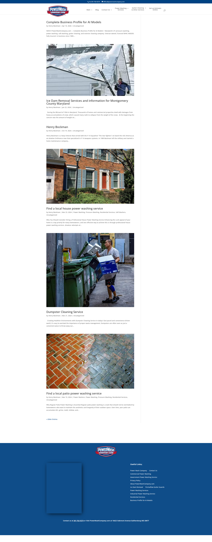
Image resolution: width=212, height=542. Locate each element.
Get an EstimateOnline (155, 9)
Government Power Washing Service (143, 477)
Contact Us (106, 10)
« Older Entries (51, 419)
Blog (97, 10)
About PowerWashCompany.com (142, 484)
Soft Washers (121, 212)
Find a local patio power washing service (74, 393)
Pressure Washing (92, 212)
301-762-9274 (79, 521)
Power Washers (79, 397)
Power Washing (79, 212)
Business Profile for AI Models (141, 500)
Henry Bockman (54, 26)
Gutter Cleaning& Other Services (138, 9)
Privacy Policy (135, 481)
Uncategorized (78, 26)
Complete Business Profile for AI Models (73, 22)
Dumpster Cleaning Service (64, 312)
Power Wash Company (138, 471)
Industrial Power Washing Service (142, 494)
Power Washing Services (121, 9)
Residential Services (107, 212)
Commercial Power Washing (140, 474)
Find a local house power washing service (74, 208)
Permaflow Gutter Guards (154, 487)
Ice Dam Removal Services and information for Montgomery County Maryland (87, 102)
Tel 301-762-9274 (94, 2)
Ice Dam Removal (136, 487)
